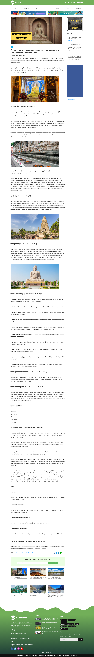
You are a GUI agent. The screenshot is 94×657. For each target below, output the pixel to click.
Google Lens (64, 619)
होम (15, 8)
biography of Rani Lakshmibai (67, 624)
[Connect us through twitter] (68, 2)
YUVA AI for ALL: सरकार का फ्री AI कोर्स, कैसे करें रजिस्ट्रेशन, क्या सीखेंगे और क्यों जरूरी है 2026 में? (75, 58)
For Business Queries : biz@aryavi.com (21, 638)
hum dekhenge (72, 626)
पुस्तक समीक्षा (78, 8)
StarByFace (63, 622)
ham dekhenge (64, 628)
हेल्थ (36, 8)
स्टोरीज (68, 8)
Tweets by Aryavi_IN (71, 99)
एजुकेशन (57, 8)
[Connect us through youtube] (74, 2)
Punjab (77, 624)
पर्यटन (12, 46)
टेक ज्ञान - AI (26, 8)
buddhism (22, 552)
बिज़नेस (47, 8)
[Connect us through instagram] (71, 2)
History (17, 552)
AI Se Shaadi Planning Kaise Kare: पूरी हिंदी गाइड (74, 37)
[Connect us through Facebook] (65, 2)
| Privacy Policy (49, 652)
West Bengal (64, 626)
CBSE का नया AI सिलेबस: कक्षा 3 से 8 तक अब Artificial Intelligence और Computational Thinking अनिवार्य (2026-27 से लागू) (75, 47)
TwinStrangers (72, 619)
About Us (43, 652)
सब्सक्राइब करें (53, 563)
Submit (80, 639)
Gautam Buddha (28, 552)
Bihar (33, 552)
